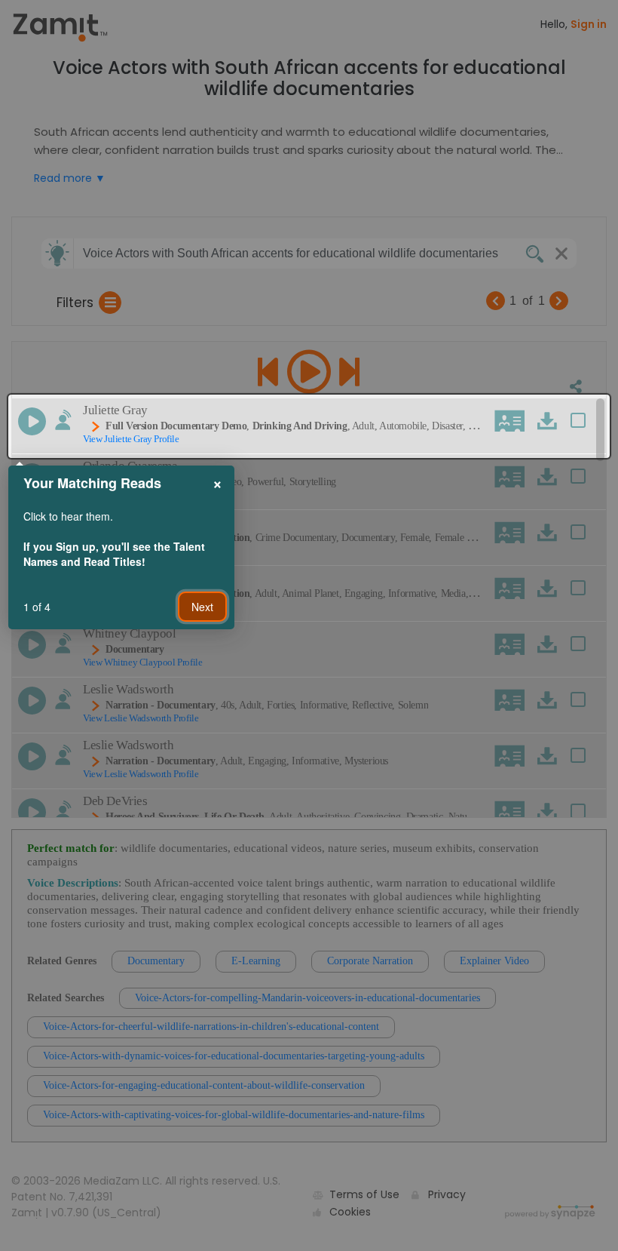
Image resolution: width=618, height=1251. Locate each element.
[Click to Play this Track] (32, 421)
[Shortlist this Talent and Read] (584, 422)
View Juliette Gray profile (131, 438)
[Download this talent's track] (547, 420)
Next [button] (202, 606)
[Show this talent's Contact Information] (509, 421)
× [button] (217, 482)
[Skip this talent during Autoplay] (63, 420)
